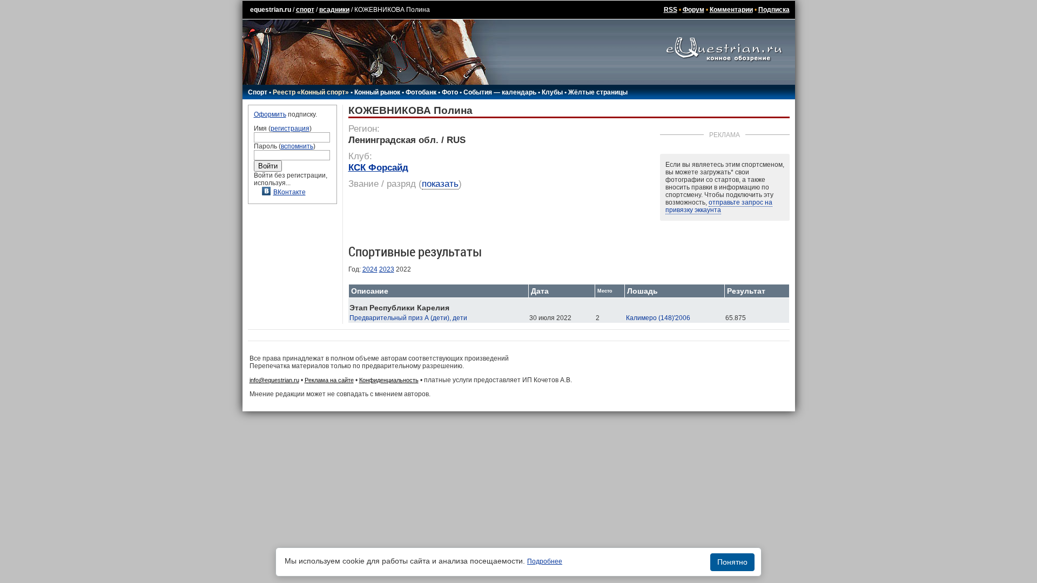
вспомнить (297, 146)
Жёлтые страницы (598, 92)
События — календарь (499, 92)
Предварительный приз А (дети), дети (408, 318)
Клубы (552, 92)
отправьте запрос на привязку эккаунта (718, 206)
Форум (693, 9)
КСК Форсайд (378, 167)
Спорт (257, 92)
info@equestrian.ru (274, 380)
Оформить (270, 114)
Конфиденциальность (389, 380)
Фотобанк (421, 92)
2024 (370, 269)
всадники (334, 9)
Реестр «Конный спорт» (311, 92)
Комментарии (731, 9)
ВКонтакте (289, 192)
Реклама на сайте (329, 380)
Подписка (774, 9)
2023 (386, 269)
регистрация (290, 128)
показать (440, 184)
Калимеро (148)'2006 (658, 318)
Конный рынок (377, 92)
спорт (305, 9)
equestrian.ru (270, 9)
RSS (670, 9)
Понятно (732, 562)
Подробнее (544, 561)
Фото (450, 92)
